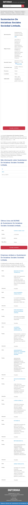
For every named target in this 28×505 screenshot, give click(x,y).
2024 (3, 171)
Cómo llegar (19, 63)
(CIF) (16, 36)
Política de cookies (14, 499)
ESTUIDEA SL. (17, 420)
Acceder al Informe (14, 128)
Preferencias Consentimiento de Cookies (14, 500)
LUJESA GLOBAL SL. (18, 400)
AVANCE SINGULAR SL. (19, 463)
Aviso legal (14, 498)
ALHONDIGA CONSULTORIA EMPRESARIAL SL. (18, 329)
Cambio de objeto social (19, 230)
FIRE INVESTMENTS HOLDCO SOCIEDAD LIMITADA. (18, 311)
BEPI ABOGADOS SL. (18, 440)
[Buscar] (23, 6)
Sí (2, 169)
